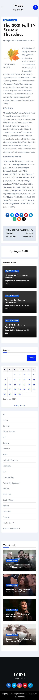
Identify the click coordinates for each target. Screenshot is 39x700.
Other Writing (8, 477)
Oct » (22, 405)
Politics (6, 489)
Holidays (6, 449)
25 (29, 389)
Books (5, 420)
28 (10, 394)
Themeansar (19, 697)
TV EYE (18, 6)
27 (5, 394)
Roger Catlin (10, 41)
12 (34, 380)
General (6, 443)
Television (7, 511)
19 (34, 385)
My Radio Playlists (10, 460)
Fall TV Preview (10, 20)
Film (4, 437)
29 (15, 394)
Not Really (7, 466)
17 (24, 385)
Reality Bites (8, 500)
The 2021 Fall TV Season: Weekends (26, 233)
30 (20, 394)
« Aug (16, 405)
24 (24, 389)
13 (5, 385)
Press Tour (7, 494)
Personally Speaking (11, 483)
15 (15, 385)
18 (29, 385)
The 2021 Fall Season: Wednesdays (12, 233)
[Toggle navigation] (2, 7)
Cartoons (6, 426)
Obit (4, 472)
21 (10, 389)
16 (19, 385)
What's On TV (8, 523)
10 (24, 380)
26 (34, 389)
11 (29, 380)
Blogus (31, 694)
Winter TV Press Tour (11, 529)
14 (10, 385)
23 (20, 389)
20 (5, 389)
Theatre (6, 517)
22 (15, 389)
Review (6, 506)
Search (6, 350)
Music (5, 454)
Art (4, 415)
